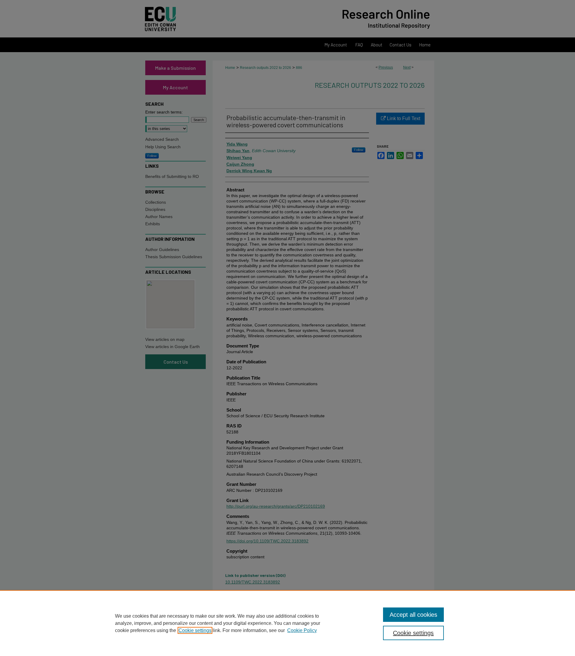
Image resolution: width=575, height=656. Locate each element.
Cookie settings (194, 630)
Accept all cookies (413, 614)
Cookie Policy (302, 630)
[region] (287, 623)
